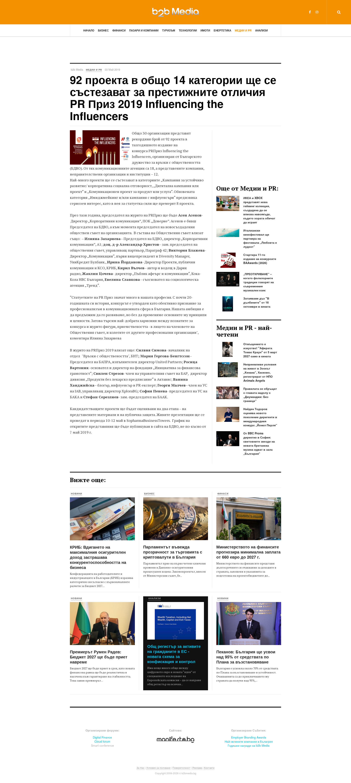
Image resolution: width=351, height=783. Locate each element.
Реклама (197, 767)
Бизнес (103, 30)
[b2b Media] (175, 12)
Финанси (119, 30)
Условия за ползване (158, 767)
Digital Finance (102, 737)
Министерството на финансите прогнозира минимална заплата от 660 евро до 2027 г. (248, 552)
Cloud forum (102, 741)
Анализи (261, 30)
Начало (88, 30)
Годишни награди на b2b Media (249, 745)
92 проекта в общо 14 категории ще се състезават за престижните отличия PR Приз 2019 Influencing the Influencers (173, 98)
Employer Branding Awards (248, 737)
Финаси (223, 493)
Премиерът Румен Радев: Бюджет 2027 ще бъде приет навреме (98, 657)
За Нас (140, 767)
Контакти (209, 767)
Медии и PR (243, 30)
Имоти (205, 30)
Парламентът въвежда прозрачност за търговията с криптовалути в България (172, 552)
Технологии (188, 30)
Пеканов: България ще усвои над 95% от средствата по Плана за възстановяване (245, 657)
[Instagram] (317, 12)
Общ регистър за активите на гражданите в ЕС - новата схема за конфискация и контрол (174, 653)
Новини (76, 493)
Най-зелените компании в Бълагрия (249, 741)
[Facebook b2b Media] (310, 12)
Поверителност (181, 767)
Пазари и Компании (143, 30)
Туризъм (168, 30)
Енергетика (222, 30)
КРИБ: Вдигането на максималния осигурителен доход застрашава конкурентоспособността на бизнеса (98, 557)
